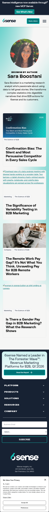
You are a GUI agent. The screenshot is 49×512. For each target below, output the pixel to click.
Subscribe (24, 439)
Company (7, 250)
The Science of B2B (11, 140)
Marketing (8, 197)
